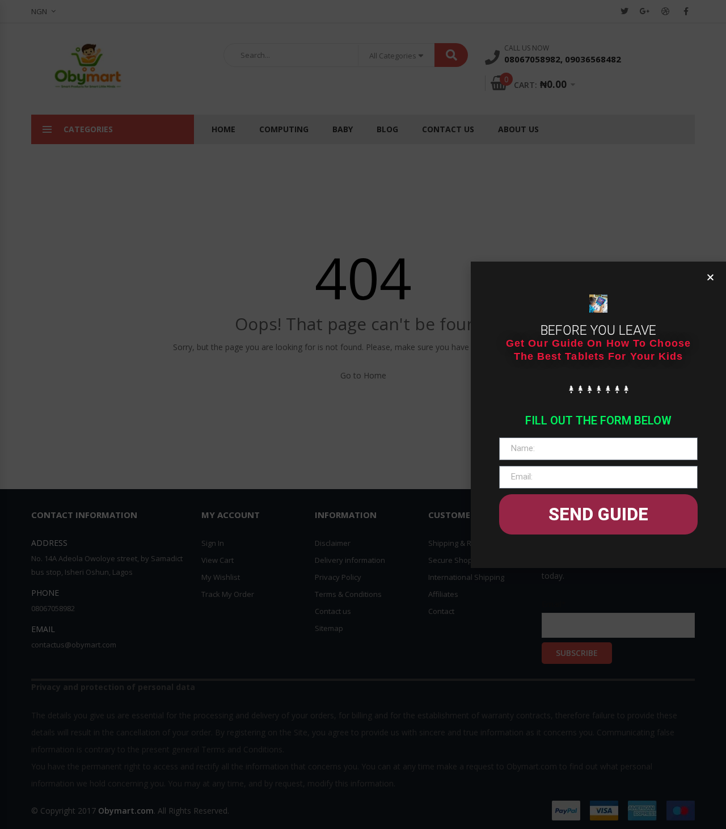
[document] (363, 414)
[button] (710, 277)
